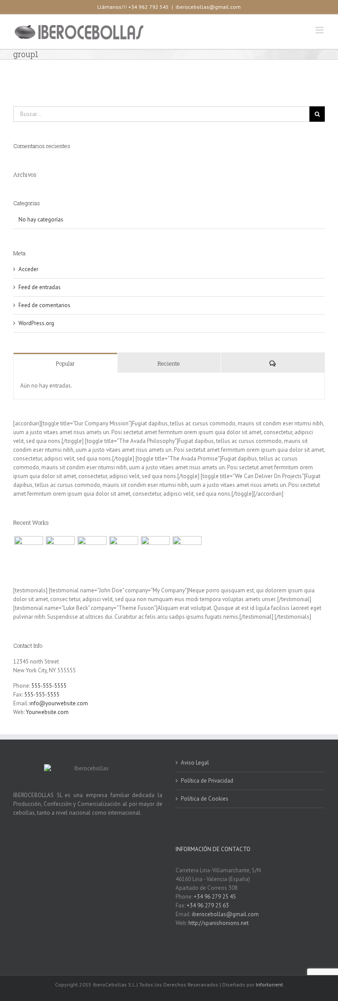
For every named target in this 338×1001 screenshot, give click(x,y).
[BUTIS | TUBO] (187, 550)
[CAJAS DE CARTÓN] (60, 550)
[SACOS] (155, 550)
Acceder (28, 269)
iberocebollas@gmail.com (208, 7)
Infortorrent (269, 984)
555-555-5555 (48, 685)
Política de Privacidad (207, 780)
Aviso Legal (195, 762)
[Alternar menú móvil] (320, 30)
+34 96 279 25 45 (215, 896)
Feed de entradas (39, 287)
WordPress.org (36, 323)
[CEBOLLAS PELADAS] (123, 550)
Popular (65, 363)
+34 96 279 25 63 (208, 905)
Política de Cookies (204, 798)
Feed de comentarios (44, 305)
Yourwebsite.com (47, 712)
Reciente (169, 363)
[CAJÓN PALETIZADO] (28, 550)
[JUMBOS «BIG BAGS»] (92, 550)
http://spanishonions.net (218, 923)
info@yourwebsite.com (58, 703)
